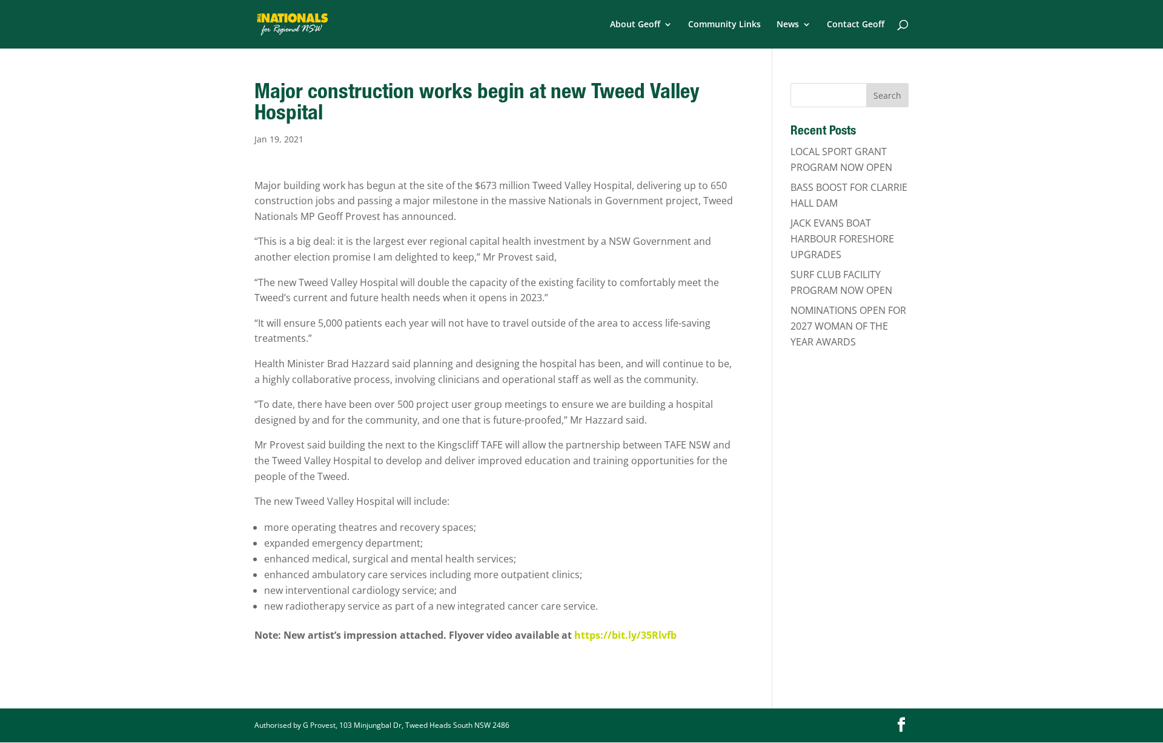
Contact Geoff (855, 25)
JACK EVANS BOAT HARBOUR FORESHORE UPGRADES (842, 238)
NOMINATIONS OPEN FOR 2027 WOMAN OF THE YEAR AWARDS (848, 326)
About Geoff (635, 25)
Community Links (724, 25)
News (788, 25)
